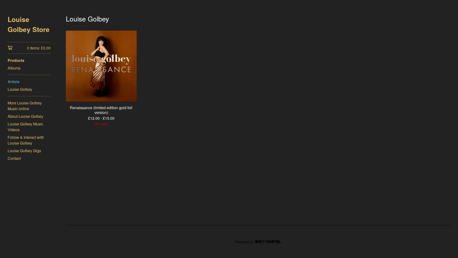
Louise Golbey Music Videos (25, 126)
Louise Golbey (20, 89)
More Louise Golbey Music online (25, 105)
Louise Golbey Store (29, 24)
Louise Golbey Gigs (24, 150)
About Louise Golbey (25, 116)
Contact (14, 158)
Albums (14, 68)
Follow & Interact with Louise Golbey (26, 140)
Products (16, 60)
